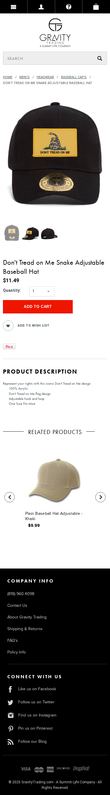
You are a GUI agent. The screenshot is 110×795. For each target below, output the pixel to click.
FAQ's (12, 640)
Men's (24, 77)
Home (7, 77)
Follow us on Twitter (36, 702)
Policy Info (16, 652)
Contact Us (17, 605)
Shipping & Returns (25, 628)
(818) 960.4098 (20, 593)
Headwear (45, 77)
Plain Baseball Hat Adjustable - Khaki (54, 516)
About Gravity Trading (27, 617)
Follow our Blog (32, 741)
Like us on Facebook (37, 688)
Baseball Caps (74, 77)
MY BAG (96, 6)
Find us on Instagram (37, 715)
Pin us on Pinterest (35, 728)
